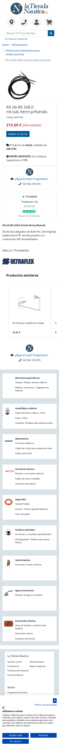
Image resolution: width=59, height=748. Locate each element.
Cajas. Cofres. (21, 418)
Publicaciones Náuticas (18, 670)
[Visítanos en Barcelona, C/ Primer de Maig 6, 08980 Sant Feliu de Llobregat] (11, 22)
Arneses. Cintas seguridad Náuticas (31, 509)
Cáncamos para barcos (25, 484)
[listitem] (29, 310)
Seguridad (20, 499)
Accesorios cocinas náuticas (28, 564)
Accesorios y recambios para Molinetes (33, 534)
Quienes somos (14, 661)
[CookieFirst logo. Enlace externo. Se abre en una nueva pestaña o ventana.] (3, 707)
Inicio (5, 44)
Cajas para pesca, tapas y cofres (30, 413)
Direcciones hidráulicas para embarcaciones (23, 52)
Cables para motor (23, 453)
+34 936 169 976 (31, 184)
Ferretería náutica (24, 469)
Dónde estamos (37, 661)
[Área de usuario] (36, 22)
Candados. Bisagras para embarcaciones (34, 423)
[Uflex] (18, 261)
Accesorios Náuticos (24, 443)
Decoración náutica (25, 620)
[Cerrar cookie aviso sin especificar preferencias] (55, 700)
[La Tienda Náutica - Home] (29, 8)
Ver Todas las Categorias (16, 38)
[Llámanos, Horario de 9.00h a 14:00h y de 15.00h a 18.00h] (24, 22)
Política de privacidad (46, 704)
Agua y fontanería (24, 590)
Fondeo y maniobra (25, 529)
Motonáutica (20, 44)
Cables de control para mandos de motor (33, 448)
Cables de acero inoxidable (27, 479)
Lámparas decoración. (25, 638)
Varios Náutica (22, 560)
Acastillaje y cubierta (26, 408)
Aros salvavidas (22, 514)
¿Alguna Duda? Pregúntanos (31, 179)
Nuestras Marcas (15, 674)
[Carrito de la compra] (48, 22)
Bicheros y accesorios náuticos (29, 473)
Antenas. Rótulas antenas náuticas (31, 382)
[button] (5, 310)
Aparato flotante (22, 504)
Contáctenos (13, 666)
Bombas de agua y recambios (28, 595)
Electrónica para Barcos (27, 378)
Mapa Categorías (37, 666)
